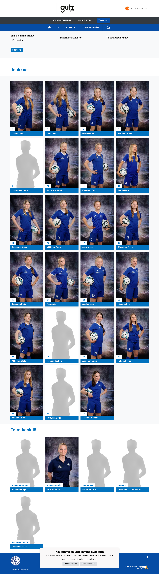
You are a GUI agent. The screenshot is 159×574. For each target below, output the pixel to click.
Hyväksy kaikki (70, 564)
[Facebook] (146, 557)
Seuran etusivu (61, 20)
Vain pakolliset (88, 564)
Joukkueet (84, 20)
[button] (26, 108)
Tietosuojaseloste (20, 569)
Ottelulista (16, 50)
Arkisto (104, 20)
